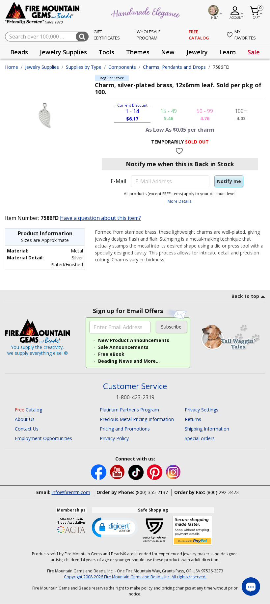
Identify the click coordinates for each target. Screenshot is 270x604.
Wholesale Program (149, 35)
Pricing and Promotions (125, 429)
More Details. (180, 201)
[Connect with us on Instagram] (173, 472)
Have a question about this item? (100, 218)
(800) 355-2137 (152, 492)
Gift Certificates (107, 35)
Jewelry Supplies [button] (63, 52)
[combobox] (47, 36)
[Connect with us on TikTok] (136, 472)
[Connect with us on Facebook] (99, 472)
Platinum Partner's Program (129, 410)
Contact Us (27, 429)
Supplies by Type (83, 67)
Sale (254, 52)
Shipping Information (207, 429)
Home (11, 67)
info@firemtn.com (71, 492)
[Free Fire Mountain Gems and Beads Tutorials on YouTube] (118, 472)
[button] (115, 527)
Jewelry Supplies (42, 67)
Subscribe (171, 327)
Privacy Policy (114, 438)
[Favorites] (180, 151)
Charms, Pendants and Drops (174, 67)
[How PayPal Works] (192, 531)
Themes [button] (137, 52)
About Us (25, 419)
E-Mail (118, 181)
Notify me (229, 181)
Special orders (200, 438)
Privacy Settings (201, 410)
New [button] (168, 52)
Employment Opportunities (43, 438)
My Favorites (245, 35)
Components (122, 67)
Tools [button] (106, 52)
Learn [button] (227, 52)
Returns (193, 419)
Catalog (28, 410)
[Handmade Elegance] (146, 11)
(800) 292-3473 (222, 492)
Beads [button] (19, 52)
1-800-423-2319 (135, 397)
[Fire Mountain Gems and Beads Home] (42, 12)
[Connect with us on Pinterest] (155, 472)
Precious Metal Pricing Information (137, 419)
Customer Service (135, 386)
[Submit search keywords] (82, 36)
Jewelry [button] (197, 52)
